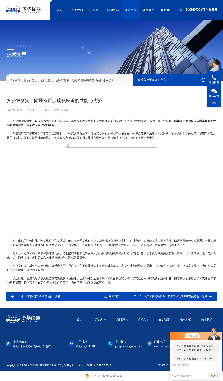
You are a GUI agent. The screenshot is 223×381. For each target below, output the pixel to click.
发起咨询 (214, 375)
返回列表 (114, 296)
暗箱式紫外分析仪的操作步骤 (43, 296)
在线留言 (149, 10)
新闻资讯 (113, 10)
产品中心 (95, 10)
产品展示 (100, 319)
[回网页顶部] (214, 103)
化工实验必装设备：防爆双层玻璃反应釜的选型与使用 (175, 296)
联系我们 (166, 10)
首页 (59, 10)
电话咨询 (214, 82)
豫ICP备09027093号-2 (99, 365)
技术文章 (131, 10)
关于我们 (77, 10)
